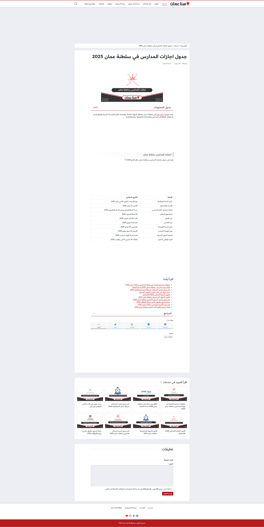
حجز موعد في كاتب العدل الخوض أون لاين (154, 292)
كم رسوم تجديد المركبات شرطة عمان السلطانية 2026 (150, 290)
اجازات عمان (168, 337)
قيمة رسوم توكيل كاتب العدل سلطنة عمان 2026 (152, 307)
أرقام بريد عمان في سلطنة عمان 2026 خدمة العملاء (151, 287)
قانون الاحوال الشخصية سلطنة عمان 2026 (154, 297)
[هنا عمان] (179, 4)
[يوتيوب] (126, 515)
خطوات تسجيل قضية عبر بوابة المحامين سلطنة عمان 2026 (148, 285)
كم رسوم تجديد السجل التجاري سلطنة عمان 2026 (151, 300)
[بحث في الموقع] (75, 3)
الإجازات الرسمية (162, 114)
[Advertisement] (132, 24)
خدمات (176, 46)
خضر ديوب (177, 63)
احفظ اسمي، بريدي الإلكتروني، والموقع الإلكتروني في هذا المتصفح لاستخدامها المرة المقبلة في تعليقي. (138, 489)
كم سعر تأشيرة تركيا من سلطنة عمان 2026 (154, 304)
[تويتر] (133, 515)
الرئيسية (184, 46)
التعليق (170, 464)
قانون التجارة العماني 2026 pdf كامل (156, 295)
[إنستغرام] (130, 515)
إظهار (95, 107)
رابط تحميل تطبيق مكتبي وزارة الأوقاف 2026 (153, 302)
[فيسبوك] (137, 515)
